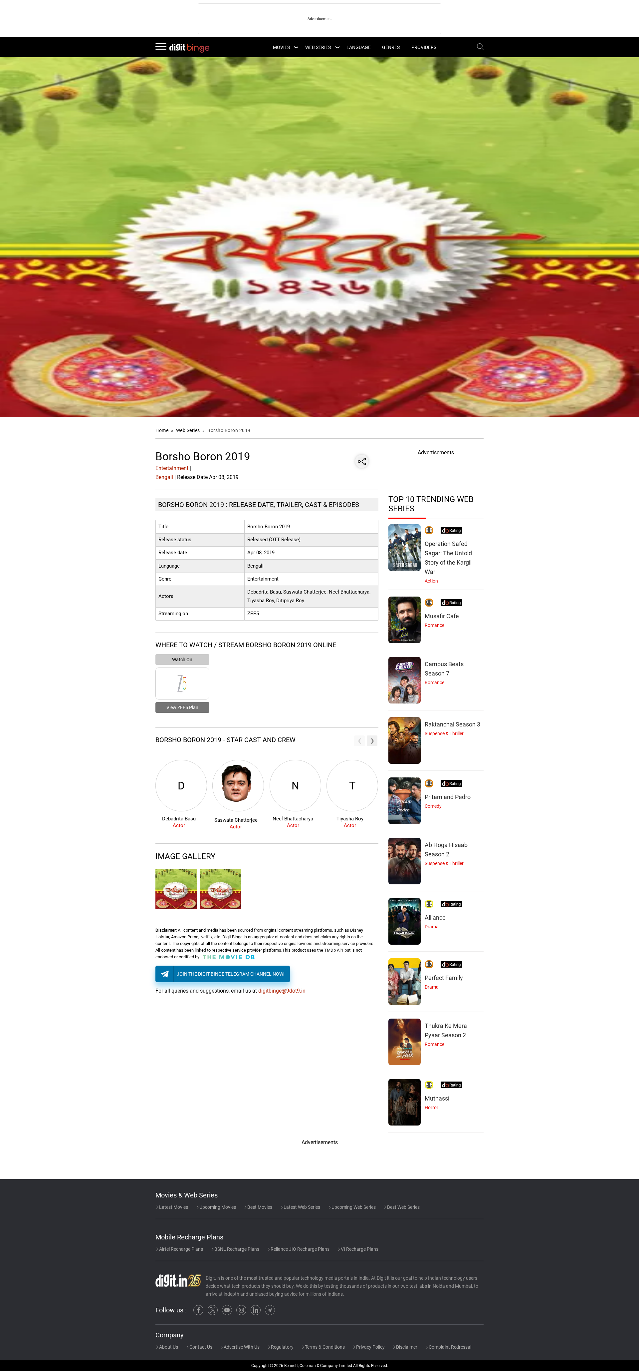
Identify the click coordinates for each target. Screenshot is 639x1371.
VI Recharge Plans (359, 1249)
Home (161, 430)
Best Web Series (403, 1207)
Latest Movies (173, 1207)
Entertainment (171, 468)
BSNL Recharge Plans (236, 1249)
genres (391, 47)
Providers (423, 47)
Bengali (164, 477)
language (358, 47)
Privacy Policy (370, 1347)
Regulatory (282, 1347)
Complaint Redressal (449, 1347)
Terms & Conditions (324, 1347)
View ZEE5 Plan (182, 707)
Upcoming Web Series (353, 1207)
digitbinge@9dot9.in (282, 991)
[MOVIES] (296, 47)
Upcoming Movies (217, 1207)
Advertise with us (241, 1347)
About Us (168, 1347)
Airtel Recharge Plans (180, 1249)
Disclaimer (406, 1347)
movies (281, 47)
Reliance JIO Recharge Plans (299, 1249)
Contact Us (200, 1347)
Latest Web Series (301, 1207)
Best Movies (259, 1207)
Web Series (318, 47)
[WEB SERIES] (337, 47)
